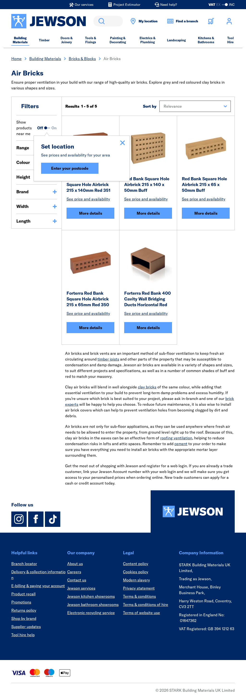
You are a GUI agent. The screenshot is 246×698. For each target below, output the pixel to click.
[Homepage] (193, 511)
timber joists (108, 359)
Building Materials (20, 40)
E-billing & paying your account (38, 585)
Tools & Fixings (90, 40)
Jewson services (81, 588)
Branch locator (24, 563)
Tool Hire (230, 40)
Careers (74, 571)
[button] (195, 106)
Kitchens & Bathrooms (206, 40)
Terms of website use (141, 612)
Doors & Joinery (67, 40)
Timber (44, 40)
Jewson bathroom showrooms (93, 604)
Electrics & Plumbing (147, 40)
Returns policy (23, 610)
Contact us (76, 580)
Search (100, 21)
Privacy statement (139, 588)
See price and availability (88, 199)
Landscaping (176, 40)
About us (75, 563)
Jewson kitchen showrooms (91, 596)
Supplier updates (26, 626)
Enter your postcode (69, 168)
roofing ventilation (176, 438)
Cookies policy (135, 571)
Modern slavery (136, 580)
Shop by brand (23, 618)
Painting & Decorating (118, 40)
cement (180, 443)
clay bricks (147, 387)
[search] (108, 21)
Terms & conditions (139, 596)
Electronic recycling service (91, 612)
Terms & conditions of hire (145, 604)
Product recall (23, 594)
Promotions (21, 602)
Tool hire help (23, 634)
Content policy (135, 563)
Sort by (149, 106)
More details (90, 213)
